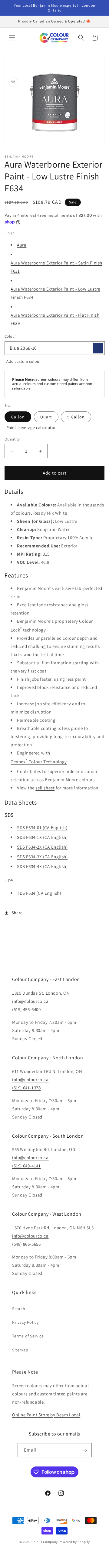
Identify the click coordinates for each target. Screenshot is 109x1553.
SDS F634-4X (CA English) (42, 866)
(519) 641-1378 (26, 1088)
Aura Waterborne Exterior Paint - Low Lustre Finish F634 (55, 293)
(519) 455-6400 (26, 1009)
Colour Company (45, 1542)
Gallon (18, 417)
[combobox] (54, 348)
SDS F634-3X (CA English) (42, 857)
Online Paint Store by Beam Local (46, 1415)
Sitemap (20, 1350)
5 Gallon (76, 417)
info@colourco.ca (30, 1001)
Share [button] (17, 912)
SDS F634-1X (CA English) (42, 837)
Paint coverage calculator (31, 427)
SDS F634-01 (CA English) (42, 827)
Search (18, 1308)
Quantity (12, 439)
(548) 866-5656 (26, 1244)
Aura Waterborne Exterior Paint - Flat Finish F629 (55, 319)
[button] (12, 37)
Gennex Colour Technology (39, 761)
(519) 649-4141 (26, 1166)
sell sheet (44, 788)
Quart (46, 417)
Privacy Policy (25, 1322)
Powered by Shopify (74, 1542)
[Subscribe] (84, 1450)
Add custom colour (23, 361)
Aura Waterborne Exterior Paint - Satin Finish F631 (56, 267)
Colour (10, 336)
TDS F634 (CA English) (39, 893)
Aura (21, 245)
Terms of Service (28, 1336)
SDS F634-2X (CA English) (42, 847)
